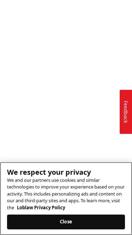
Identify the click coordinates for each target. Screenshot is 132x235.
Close (66, 221)
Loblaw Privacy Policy (41, 207)
